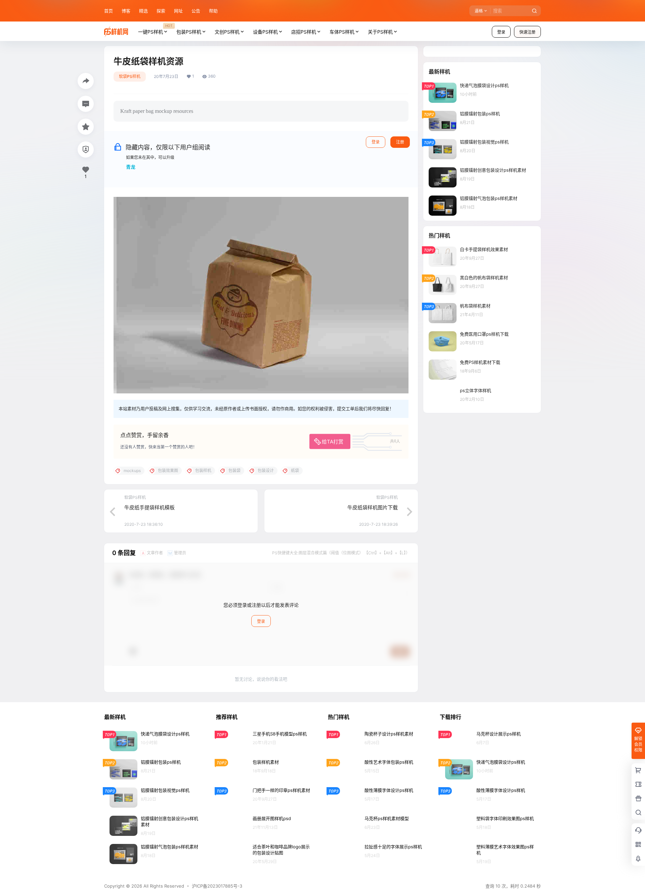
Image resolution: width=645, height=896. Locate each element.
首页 (108, 10)
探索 (161, 10)
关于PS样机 (380, 32)
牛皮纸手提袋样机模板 (149, 507)
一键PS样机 (155, 29)
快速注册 (527, 32)
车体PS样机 (342, 32)
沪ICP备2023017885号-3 (217, 886)
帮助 (213, 10)
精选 (143, 10)
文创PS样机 (227, 32)
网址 (178, 10)
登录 (501, 32)
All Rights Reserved (163, 886)
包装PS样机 (188, 32)
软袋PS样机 (129, 76)
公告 (195, 10)
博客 (126, 10)
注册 (400, 141)
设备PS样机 (265, 32)
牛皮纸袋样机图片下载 (372, 507)
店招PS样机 (303, 32)
